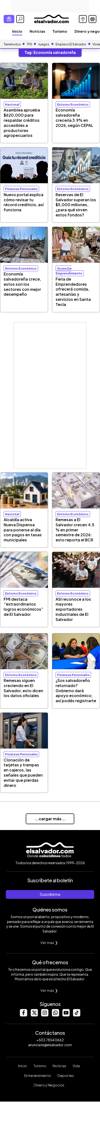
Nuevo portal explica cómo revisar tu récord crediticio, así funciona (24, 202)
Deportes (66, 1075)
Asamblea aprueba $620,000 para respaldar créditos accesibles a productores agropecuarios (22, 122)
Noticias (37, 31)
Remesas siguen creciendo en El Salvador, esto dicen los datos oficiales (23, 688)
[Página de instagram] (45, 1015)
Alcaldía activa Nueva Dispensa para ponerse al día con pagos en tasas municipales (23, 529)
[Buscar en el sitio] (20, 19)
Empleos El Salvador (71, 44)
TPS (29, 44)
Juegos (43, 44)
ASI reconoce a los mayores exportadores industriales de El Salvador (73, 609)
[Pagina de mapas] (83, 19)
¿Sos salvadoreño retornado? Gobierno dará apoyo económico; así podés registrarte (76, 690)
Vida (76, 1066)
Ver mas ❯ (49, 942)
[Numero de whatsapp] (55, 1015)
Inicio (17, 31)
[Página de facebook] (23, 1015)
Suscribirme (50, 894)
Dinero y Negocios (49, 1085)
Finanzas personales (21, 189)
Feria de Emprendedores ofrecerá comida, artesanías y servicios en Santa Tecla (73, 291)
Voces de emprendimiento (69, 270)
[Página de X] (34, 1015)
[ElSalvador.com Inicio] (51, 18)
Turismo (59, 31)
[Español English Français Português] (92, 19)
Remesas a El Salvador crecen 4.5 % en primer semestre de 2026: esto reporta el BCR (75, 529)
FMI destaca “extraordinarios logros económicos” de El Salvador (23, 607)
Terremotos (12, 44)
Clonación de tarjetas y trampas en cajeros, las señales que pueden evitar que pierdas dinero (23, 772)
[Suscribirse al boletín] (9, 19)
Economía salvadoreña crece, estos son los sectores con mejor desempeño (22, 284)
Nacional (12, 104)
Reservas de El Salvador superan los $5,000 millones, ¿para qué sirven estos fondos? (76, 204)
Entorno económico (73, 104)
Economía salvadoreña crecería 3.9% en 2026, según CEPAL (74, 117)
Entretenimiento (37, 1075)
